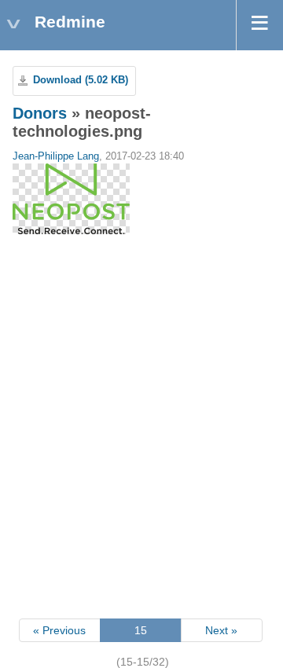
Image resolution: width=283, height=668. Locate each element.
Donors (40, 113)
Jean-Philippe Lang (56, 156)
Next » (221, 630)
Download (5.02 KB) (80, 80)
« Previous (59, 630)
